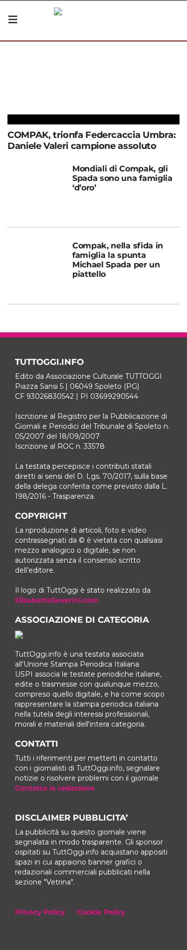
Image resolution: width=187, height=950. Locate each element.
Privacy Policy (40, 912)
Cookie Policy (101, 912)
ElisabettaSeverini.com (57, 600)
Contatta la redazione (55, 788)
